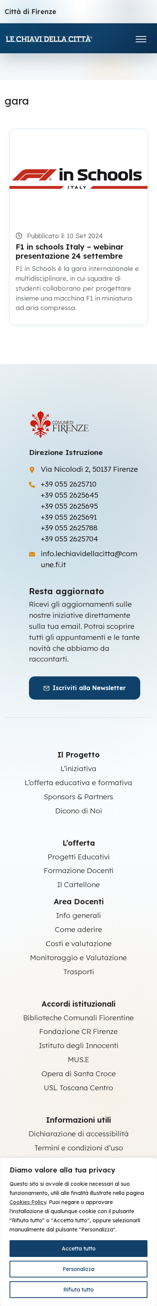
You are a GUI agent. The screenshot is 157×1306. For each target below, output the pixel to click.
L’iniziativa (78, 768)
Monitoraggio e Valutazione (78, 957)
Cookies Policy (28, 1202)
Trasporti (78, 971)
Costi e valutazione (79, 943)
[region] (78, 1232)
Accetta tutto (79, 1248)
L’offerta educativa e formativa (78, 782)
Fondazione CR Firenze (78, 1031)
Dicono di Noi (78, 810)
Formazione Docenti (79, 870)
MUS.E (78, 1059)
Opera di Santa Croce (79, 1073)
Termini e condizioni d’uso (78, 1147)
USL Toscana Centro (78, 1087)
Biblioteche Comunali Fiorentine (78, 1017)
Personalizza (78, 1269)
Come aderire (78, 929)
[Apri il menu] (141, 37)
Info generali (78, 915)
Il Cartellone (78, 884)
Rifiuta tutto (78, 1289)
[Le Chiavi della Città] (60, 38)
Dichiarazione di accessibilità (79, 1133)
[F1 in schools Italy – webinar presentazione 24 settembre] (78, 175)
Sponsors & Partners (78, 796)
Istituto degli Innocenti (79, 1045)
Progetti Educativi (79, 856)
